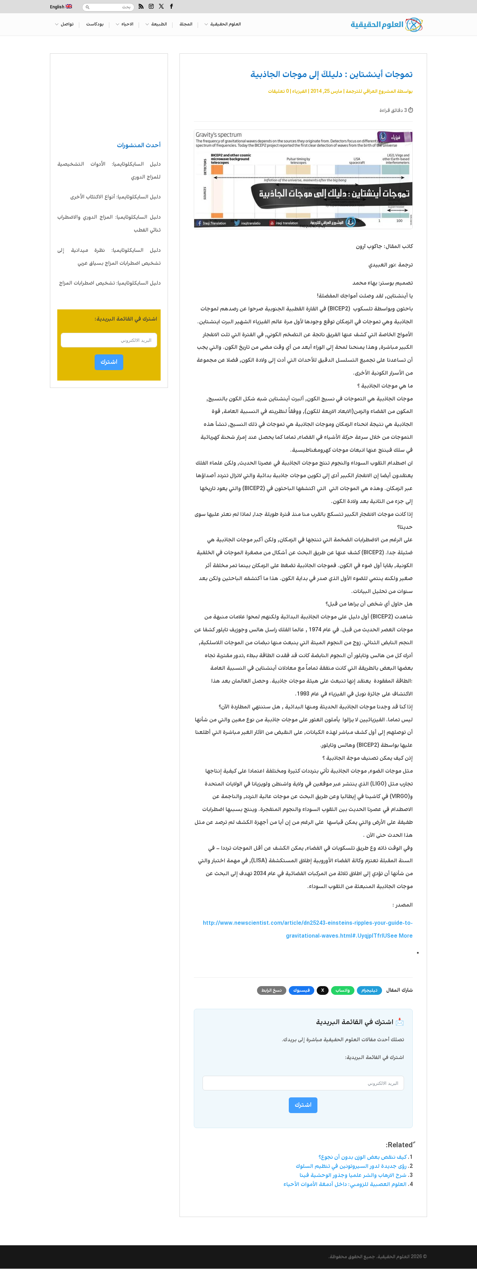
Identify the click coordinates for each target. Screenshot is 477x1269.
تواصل (67, 25)
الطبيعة (159, 25)
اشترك (109, 362)
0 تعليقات (278, 91)
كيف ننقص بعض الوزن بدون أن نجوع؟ (362, 1157)
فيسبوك (301, 990)
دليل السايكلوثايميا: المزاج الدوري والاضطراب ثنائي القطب (109, 223)
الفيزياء (299, 91)
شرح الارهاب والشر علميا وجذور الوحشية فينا (353, 1175)
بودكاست (95, 25)
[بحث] (87, 7)
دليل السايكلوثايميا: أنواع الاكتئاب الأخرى (115, 197)
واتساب (343, 990)
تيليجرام (369, 990)
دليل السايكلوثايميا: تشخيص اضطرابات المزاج (110, 283)
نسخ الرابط (272, 990)
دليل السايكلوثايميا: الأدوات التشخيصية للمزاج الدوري (109, 170)
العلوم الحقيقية (225, 25)
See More (400, 936)
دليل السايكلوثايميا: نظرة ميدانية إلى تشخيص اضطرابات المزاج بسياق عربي (109, 257)
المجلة (185, 25)
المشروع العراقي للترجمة (371, 91)
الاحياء (127, 25)
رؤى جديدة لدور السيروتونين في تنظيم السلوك (351, 1166)
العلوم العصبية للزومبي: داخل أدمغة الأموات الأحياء (345, 1184)
